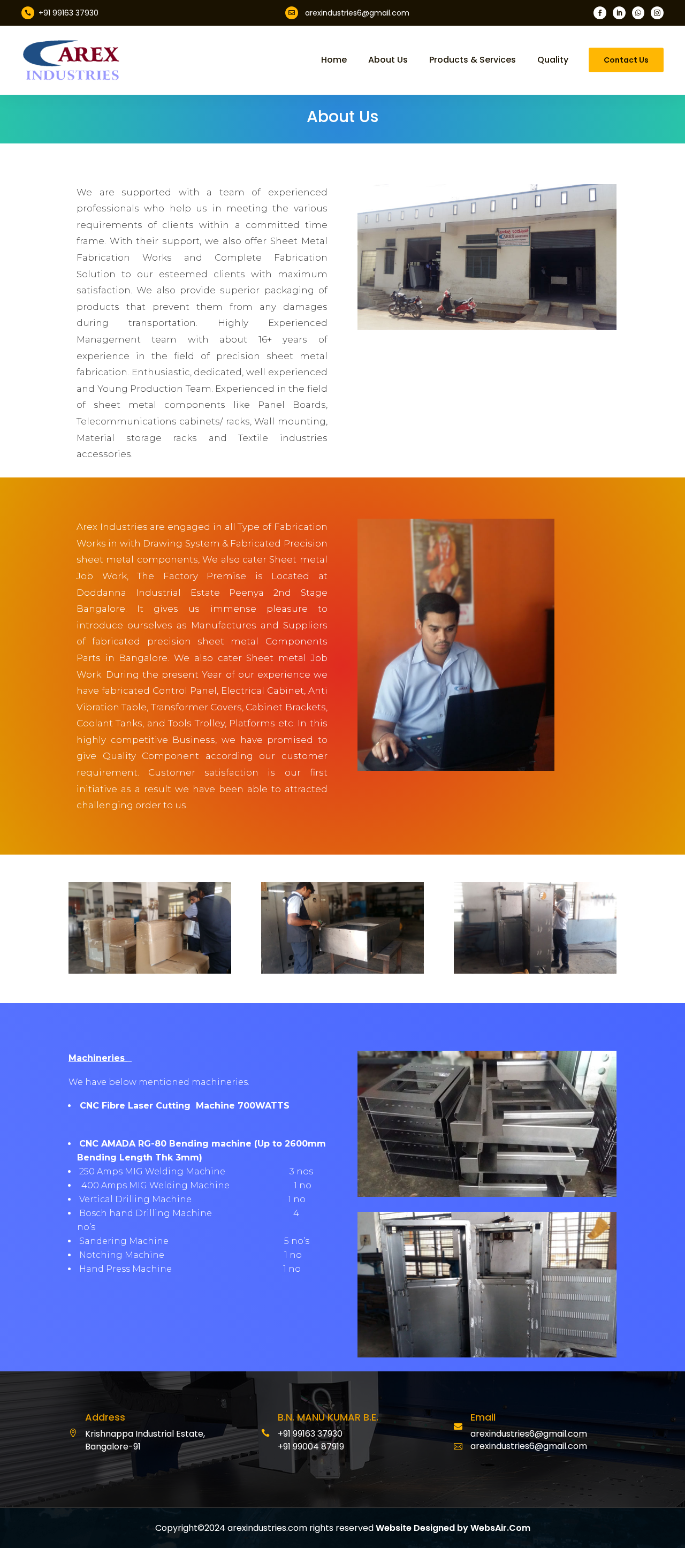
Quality (552, 60)
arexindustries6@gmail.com (357, 12)
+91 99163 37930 (68, 12)
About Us (388, 60)
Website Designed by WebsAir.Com (453, 1528)
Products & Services (472, 60)
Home (334, 60)
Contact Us (626, 60)
